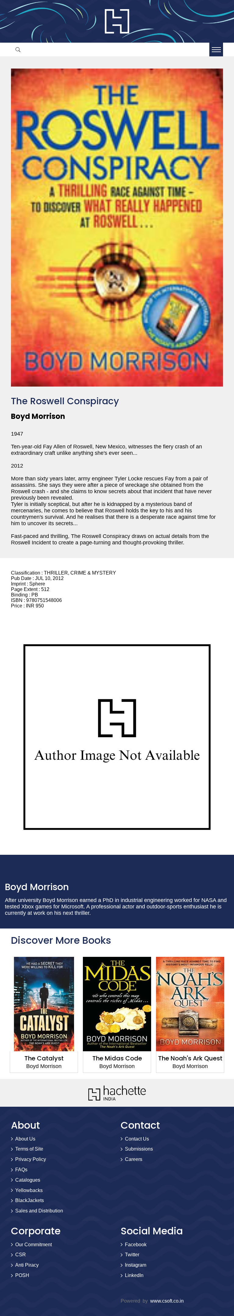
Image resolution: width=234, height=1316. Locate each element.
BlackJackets (29, 1200)
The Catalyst (44, 1058)
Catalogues (27, 1180)
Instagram (135, 1265)
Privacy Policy (30, 1159)
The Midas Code (117, 1058)
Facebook (136, 1244)
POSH (22, 1275)
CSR (20, 1254)
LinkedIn (134, 1275)
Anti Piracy (27, 1265)
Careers (133, 1159)
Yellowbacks (29, 1190)
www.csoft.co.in (167, 1301)
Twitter (132, 1254)
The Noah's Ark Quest (190, 1058)
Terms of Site (29, 1149)
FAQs (21, 1169)
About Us (25, 1138)
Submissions (139, 1149)
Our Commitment (33, 1244)
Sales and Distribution (39, 1210)
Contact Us (137, 1138)
